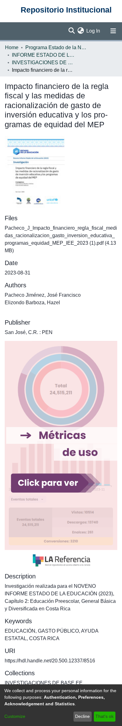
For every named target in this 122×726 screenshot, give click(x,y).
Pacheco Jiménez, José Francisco (43, 295)
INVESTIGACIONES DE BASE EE (43, 62)
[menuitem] (80, 31)
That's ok (104, 716)
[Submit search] (71, 31)
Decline (82, 716)
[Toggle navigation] (113, 31)
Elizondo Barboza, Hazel (32, 302)
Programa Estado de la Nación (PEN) (56, 47)
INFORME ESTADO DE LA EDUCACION (43, 55)
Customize (14, 716)
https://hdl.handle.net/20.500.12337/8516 (50, 660)
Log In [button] (93, 31)
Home (11, 47)
